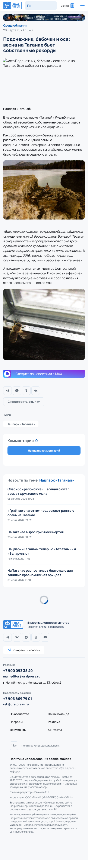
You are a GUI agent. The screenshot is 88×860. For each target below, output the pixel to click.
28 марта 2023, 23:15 (17, 607)
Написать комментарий (44, 450)
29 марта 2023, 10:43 (18, 30)
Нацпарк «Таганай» (21, 424)
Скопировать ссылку (24, 401)
